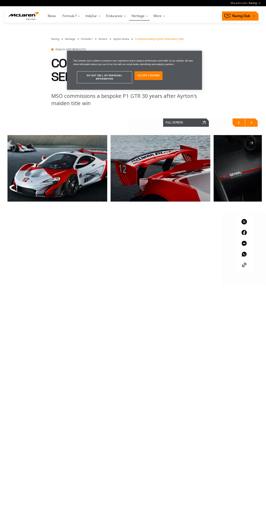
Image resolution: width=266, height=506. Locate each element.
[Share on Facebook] (244, 232)
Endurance (114, 16)
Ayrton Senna (121, 39)
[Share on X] (244, 221)
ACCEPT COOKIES (148, 75)
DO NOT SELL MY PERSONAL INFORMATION (104, 77)
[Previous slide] (239, 122)
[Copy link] (244, 265)
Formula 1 (69, 16)
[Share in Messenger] (244, 243)
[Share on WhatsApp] (244, 254)
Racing (55, 39)
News (52, 16)
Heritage (138, 16)
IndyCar (91, 16)
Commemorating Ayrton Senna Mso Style (159, 39)
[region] (134, 70)
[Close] (196, 55)
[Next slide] (251, 122)
